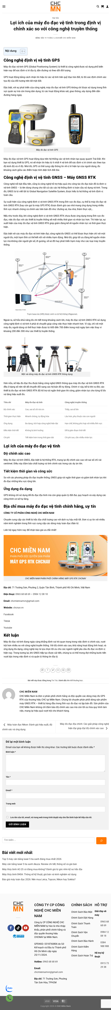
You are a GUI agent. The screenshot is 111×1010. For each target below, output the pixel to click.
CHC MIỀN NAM (69, 38)
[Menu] (4, 6)
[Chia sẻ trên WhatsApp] (42, 670)
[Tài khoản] (107, 6)
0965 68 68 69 (50, 961)
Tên (8, 777)
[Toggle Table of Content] (21, 51)
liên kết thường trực (75, 680)
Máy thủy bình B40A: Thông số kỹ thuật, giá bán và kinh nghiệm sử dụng (39, 874)
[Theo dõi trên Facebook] (11, 928)
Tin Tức (55, 18)
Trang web (10, 803)
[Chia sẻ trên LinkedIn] (68, 670)
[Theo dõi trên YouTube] (25, 928)
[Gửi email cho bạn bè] (58, 670)
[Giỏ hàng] (102, 6)
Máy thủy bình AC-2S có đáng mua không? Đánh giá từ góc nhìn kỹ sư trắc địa (42, 869)
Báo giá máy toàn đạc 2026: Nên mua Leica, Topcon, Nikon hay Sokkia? (39, 879)
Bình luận (11, 752)
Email (9, 790)
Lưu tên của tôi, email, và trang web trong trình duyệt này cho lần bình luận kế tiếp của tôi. (51, 817)
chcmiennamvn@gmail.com (48, 972)
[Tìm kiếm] (98, 6)
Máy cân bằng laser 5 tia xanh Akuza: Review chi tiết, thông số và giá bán (39, 864)
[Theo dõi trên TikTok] (18, 928)
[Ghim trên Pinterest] (63, 670)
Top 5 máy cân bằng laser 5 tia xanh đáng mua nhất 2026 (31, 859)
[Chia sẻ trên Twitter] (52, 670)
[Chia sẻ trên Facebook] (47, 670)
